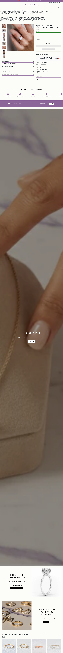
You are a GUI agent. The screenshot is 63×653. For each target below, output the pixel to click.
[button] (48, 46)
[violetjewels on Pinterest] (50, 2)
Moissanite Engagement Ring (17, 11)
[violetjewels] (31, 4)
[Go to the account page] (58, 7)
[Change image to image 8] (4, 56)
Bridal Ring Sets (3, 14)
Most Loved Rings (27, 11)
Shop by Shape (43, 14)
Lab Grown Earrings (23, 13)
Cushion (16, 16)
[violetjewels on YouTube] (51, 2)
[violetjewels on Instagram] (49, 2)
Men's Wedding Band (31, 12)
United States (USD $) (57, 2)
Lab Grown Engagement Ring (5, 11)
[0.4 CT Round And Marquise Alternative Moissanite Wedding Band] (39, 646)
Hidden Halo (9, 10)
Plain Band (24, 12)
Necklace (16, 19)
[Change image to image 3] (4, 35)
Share (38, 79)
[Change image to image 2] (4, 30)
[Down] (4, 57)
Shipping (37, 54)
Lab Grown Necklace (14, 13)
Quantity (37, 34)
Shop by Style (29, 16)
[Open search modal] (3, 7)
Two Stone (22, 10)
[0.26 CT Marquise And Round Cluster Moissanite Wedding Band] (24, 646)
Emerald (8, 16)
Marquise (24, 16)
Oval (4, 16)
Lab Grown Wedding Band (5, 12)
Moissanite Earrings (40, 13)
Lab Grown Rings (26, 18)
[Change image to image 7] (4, 52)
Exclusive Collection (26, 14)
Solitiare (1, 10)
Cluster (17, 10)
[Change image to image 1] (4, 26)
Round (1, 16)
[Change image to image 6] (4, 47)
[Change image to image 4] (4, 39)
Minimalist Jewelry (17, 14)
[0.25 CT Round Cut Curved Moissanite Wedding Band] (54, 646)
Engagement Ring (3, 19)
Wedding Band (20, 17)
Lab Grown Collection (42, 18)
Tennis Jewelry (10, 14)
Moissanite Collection (27, 19)
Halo (14, 10)
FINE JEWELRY (39, 12)
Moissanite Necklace (31, 13)
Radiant (12, 16)
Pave (5, 10)
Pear (20, 16)
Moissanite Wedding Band (16, 12)
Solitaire (34, 16)
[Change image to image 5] (4, 43)
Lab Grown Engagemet (35, 14)
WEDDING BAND (35, 11)
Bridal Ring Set (12, 20)
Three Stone (27, 10)
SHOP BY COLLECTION (38, 10)
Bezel (31, 10)
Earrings (20, 19)
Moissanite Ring (34, 18)
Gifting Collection (19, 20)
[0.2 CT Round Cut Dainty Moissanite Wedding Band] (9, 646)
